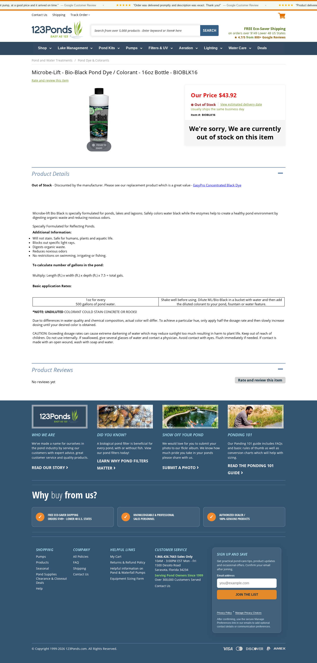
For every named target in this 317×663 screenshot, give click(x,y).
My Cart (115, 556)
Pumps (132, 48)
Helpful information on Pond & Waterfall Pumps (127, 570)
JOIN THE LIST (246, 594)
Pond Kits (107, 48)
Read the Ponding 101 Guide (251, 469)
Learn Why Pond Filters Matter (122, 464)
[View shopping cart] (282, 16)
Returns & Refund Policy (127, 562)
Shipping (58, 15)
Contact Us (39, 15)
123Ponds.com (57, 29)
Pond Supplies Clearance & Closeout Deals (51, 578)
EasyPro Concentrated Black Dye (217, 185)
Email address (226, 575)
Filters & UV (158, 48)
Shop (42, 48)
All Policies (80, 556)
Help (39, 588)
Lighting (211, 48)
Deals (262, 48)
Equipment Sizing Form (127, 578)
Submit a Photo (179, 467)
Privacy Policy (224, 612)
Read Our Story (48, 467)
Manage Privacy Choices (248, 612)
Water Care (237, 48)
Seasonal (42, 568)
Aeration (186, 48)
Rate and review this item (50, 80)
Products (42, 562)
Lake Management (73, 48)
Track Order (79, 15)
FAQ (76, 562)
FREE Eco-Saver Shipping (257, 30)
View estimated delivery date (241, 104)
